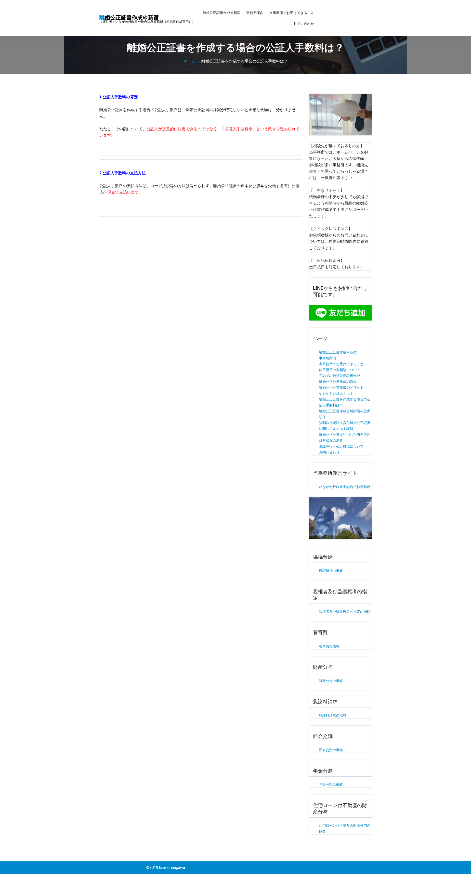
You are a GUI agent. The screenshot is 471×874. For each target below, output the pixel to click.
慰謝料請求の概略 (332, 715)
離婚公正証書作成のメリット (341, 387)
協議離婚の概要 (331, 571)
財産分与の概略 (331, 681)
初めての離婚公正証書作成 (339, 376)
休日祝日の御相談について (339, 370)
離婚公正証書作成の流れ (338, 382)
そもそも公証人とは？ (336, 393)
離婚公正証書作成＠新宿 (221, 13)
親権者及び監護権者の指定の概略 (344, 612)
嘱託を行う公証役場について (341, 446)
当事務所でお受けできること (291, 13)
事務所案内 (254, 13)
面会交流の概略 (331, 750)
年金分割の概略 (331, 784)
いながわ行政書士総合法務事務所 (344, 487)
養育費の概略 (329, 646)
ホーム (189, 61)
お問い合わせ (303, 24)
